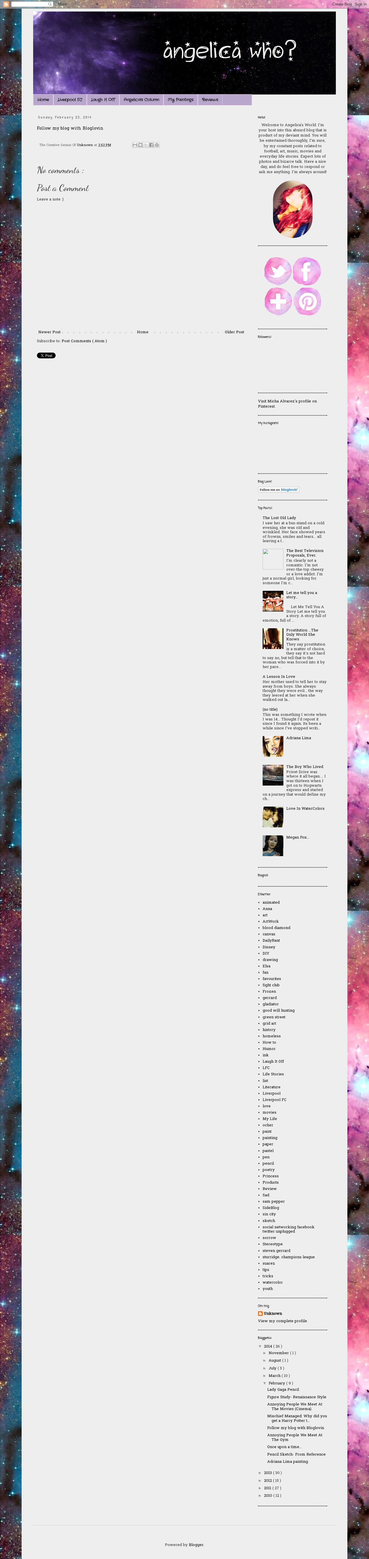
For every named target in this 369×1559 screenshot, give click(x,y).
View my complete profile (282, 1321)
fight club (271, 985)
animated (271, 902)
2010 (268, 1496)
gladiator (271, 1004)
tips (266, 1270)
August (275, 1360)
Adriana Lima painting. (288, 1462)
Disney (269, 947)
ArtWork (271, 921)
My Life (270, 1119)
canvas (269, 934)
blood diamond (276, 928)
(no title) (270, 709)
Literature (271, 1087)
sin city (269, 1214)
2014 (268, 1346)
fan (265, 972)
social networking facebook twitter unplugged (289, 1230)
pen (266, 1157)
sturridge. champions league (289, 1257)
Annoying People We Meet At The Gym (294, 1438)
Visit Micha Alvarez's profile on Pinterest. (287, 404)
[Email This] (135, 145)
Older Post (234, 332)
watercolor (273, 1282)
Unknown (273, 1313)
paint (267, 1131)
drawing (270, 960)
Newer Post (49, 332)
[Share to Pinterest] (157, 145)
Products (271, 1182)
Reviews (210, 100)
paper (268, 1144)
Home (43, 100)
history (269, 1030)
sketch (269, 1221)
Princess (271, 1176)
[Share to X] (146, 145)
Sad (266, 1195)
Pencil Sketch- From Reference (296, 1454)
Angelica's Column (141, 100)
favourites (272, 979)
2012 (268, 1481)
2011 (268, 1488)
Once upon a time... (284, 1447)
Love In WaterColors (305, 808)
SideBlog (271, 1208)
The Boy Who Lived (304, 767)
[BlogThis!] (140, 145)
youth (268, 1289)
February (277, 1383)
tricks (268, 1276)
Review (270, 1189)
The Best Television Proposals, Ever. (304, 553)
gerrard (270, 998)
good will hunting (279, 1010)
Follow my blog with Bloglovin (70, 129)
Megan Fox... (297, 837)
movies (269, 1112)
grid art (269, 1023)
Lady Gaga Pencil (283, 1389)
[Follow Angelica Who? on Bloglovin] (279, 491)
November (279, 1353)
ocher (268, 1125)
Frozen (269, 991)
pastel (268, 1151)
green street (274, 1017)
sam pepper (274, 1201)
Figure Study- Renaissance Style (296, 1397)
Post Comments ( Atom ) (84, 341)
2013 (268, 1473)
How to (269, 1042)
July (273, 1368)
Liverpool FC (70, 100)
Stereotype (273, 1244)
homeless (272, 1036)
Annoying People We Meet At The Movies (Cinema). (294, 1407)
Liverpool (271, 1093)
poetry (269, 1170)
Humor (269, 1049)
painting (270, 1138)
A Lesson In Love (279, 677)
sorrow (269, 1238)
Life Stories (273, 1074)
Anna (267, 909)
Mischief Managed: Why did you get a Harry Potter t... (297, 1419)
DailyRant (271, 940)
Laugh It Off (103, 100)
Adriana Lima (298, 738)
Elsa (266, 966)
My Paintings (180, 100)
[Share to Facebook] (151, 145)
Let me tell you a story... (301, 595)
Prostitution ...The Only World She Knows (302, 635)
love (267, 1106)
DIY (266, 953)
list (265, 1081)
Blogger (196, 1545)
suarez (269, 1263)
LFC (266, 1068)
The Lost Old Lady (279, 518)
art (265, 915)
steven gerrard (276, 1251)
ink (266, 1055)
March (275, 1376)
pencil (268, 1163)
